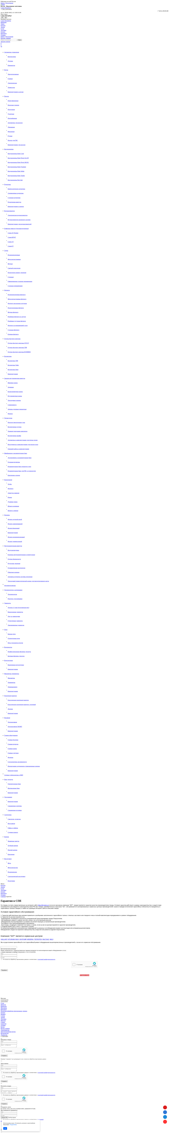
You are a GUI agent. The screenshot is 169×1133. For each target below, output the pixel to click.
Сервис (3, 1022)
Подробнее (13, 1124)
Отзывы (3, 35)
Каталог (3, 25)
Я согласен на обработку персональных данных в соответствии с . (29, 959)
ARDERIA (30, 939)
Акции (3, 27)
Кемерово (4, 22)
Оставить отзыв (84, 975)
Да (6, 17)
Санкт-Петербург (6, 8)
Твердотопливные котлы (8, 1031)
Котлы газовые (5, 1028)
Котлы (3, 1027)
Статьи (3, 1016)
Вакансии (4, 1006)
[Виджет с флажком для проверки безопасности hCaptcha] (84, 964)
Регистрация (9, 3)
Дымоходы (4, 1035)
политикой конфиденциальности (46, 959)
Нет (2, 17)
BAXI (17, 939)
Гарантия (3, 1023)
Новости (3, 1004)
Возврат (3, 1014)
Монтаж (3, 1020)
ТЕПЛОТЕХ (38, 939)
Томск (2, 24)
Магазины (4, 1008)
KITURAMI (11, 939)
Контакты (4, 33)
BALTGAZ (46, 939)
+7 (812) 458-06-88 (162, 11)
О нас (2, 28)
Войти (3, 3)
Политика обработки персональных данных (14, 1011)
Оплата (3, 32)
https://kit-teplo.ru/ (43, 905)
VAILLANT (4, 939)
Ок (5, 1128)
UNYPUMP (22, 939)
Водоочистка (5, 1033)
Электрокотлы (5, 1030)
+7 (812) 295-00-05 (6, 9)
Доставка (3, 30)
